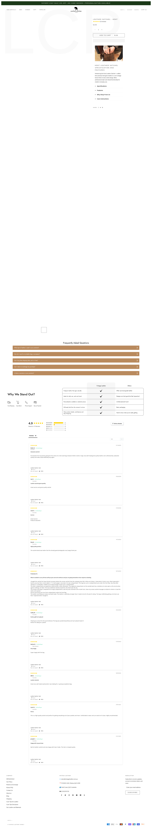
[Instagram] (69, 795)
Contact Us (9, 790)
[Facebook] (98, 107)
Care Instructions (103, 99)
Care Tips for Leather (12, 801)
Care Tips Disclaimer (12, 804)
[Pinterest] (102, 107)
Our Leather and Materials (13, 807)
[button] (109, 40)
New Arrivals (11, 9)
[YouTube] (76, 795)
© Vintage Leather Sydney (16, 824)
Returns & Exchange (12, 784)
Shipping (8, 799)
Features (100, 90)
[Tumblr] (84, 795)
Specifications (102, 86)
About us (8, 793)
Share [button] (33, 469)
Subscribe (133, 792)
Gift (34, 9)
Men (20, 9)
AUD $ (122, 9)
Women (27, 9)
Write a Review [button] (118, 423)
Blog (7, 796)
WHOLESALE (10, 779)
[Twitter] (100, 107)
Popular (43, 9)
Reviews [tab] (31, 435)
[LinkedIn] (80, 795)
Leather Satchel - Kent (36, 468)
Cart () (144, 9)
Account (129, 9)
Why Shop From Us (103, 94)
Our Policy (9, 782)
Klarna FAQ (9, 787)
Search (136, 9)
